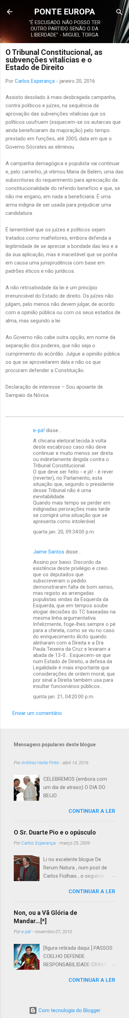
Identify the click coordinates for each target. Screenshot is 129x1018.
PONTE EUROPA (64, 12)
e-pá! (39, 430)
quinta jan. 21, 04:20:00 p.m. (63, 696)
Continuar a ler (91, 811)
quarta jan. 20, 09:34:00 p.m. (64, 532)
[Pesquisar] (119, 12)
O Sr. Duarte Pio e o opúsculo (55, 832)
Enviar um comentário (37, 713)
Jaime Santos (48, 552)
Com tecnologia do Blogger (68, 1010)
